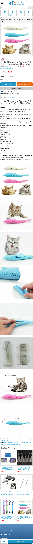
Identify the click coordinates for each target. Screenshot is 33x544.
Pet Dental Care (17, 18)
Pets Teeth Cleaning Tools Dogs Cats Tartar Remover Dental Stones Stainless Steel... (23, 493)
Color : (2, 76)
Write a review (9, 68)
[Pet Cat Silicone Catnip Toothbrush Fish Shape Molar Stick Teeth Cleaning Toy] (3, 58)
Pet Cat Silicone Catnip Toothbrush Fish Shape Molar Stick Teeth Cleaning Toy (24, 518)
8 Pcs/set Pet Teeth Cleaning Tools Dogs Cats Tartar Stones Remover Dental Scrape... (8, 493)
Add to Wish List (25, 84)
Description (4, 97)
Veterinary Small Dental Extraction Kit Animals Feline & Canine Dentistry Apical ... (8, 468)
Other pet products (7, 18)
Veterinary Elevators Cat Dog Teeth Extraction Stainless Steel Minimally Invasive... (24, 468)
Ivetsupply (6, 66)
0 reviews (2, 68)
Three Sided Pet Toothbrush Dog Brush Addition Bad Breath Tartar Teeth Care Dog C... (8, 518)
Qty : (1, 79)
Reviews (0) (11, 97)
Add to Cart (20, 542)
